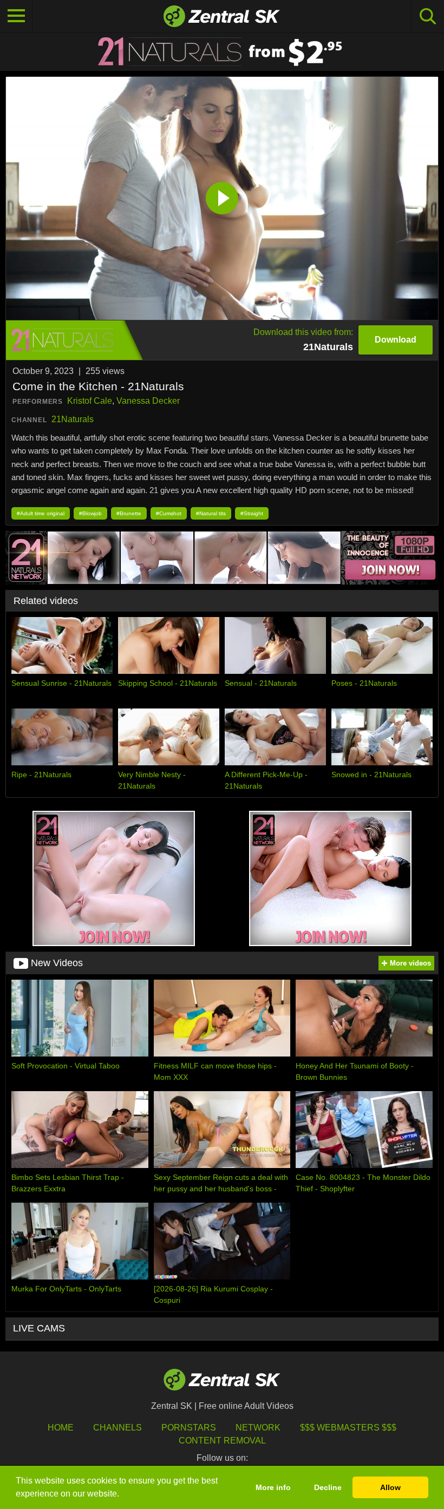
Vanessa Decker (148, 400)
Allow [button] (390, 1487)
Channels (117, 1427)
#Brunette (128, 513)
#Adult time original (40, 513)
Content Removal (222, 1440)
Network (258, 1427)
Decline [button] (328, 1487)
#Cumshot (168, 513)
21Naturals (72, 419)
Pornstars (188, 1427)
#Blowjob (90, 513)
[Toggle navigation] (16, 16)
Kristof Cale (89, 400)
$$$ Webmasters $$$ (348, 1427)
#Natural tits (211, 513)
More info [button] (273, 1487)
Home (61, 1427)
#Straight (251, 513)
